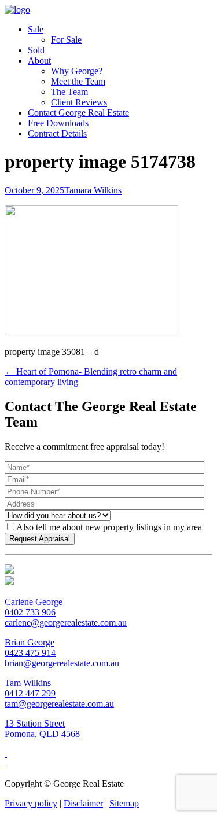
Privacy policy (31, 803)
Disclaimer (83, 803)
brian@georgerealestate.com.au (62, 663)
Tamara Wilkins (93, 190)
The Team (69, 92)
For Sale (66, 40)
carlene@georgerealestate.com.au (66, 623)
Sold (36, 50)
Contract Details (57, 133)
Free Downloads (58, 123)
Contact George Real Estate (78, 113)
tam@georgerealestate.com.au (59, 704)
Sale (35, 29)
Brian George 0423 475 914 (30, 647)
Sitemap (124, 803)
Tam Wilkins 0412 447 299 (30, 688)
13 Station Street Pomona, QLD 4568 (42, 728)
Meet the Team (78, 81)
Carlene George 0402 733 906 (33, 607)
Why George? (76, 71)
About (39, 60)
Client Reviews (79, 102)
